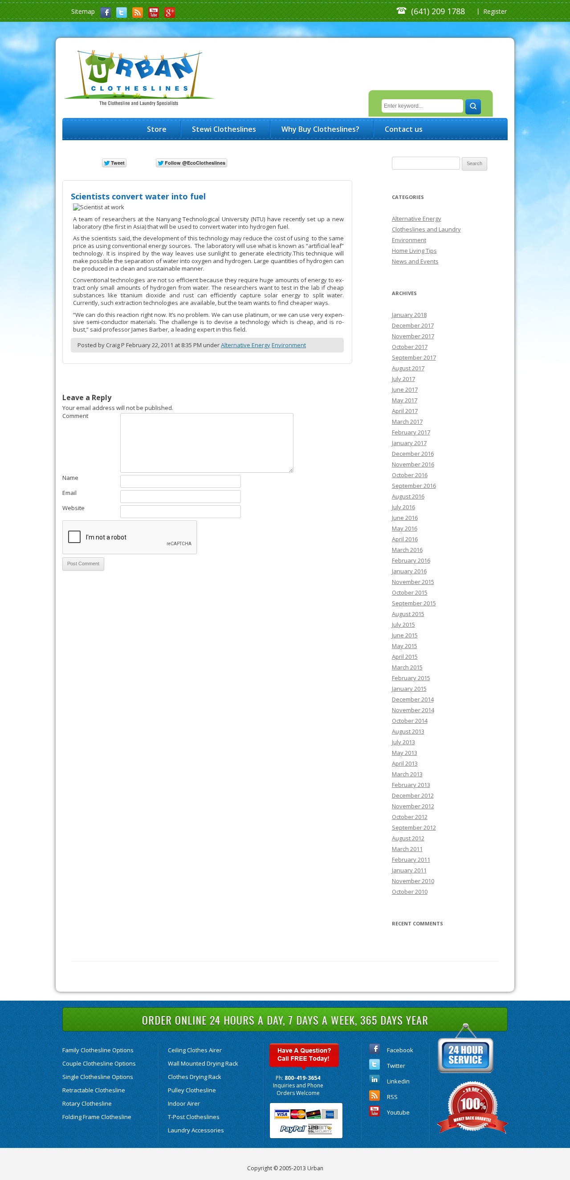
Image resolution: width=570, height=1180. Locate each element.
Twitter (396, 1066)
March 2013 (407, 774)
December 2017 (413, 325)
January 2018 (409, 315)
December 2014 (413, 699)
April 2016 (405, 539)
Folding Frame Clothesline (96, 1117)
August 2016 (408, 496)
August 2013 (408, 731)
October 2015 (410, 592)
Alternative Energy (245, 345)
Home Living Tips (414, 251)
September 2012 (414, 827)
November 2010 (413, 881)
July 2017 (403, 379)
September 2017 (414, 357)
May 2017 (404, 400)
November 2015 (413, 582)
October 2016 (410, 475)
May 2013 (404, 753)
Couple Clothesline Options (99, 1063)
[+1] (256, 162)
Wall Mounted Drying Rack (203, 1063)
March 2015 (407, 667)
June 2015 (405, 635)
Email (69, 493)
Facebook (400, 1050)
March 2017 (407, 422)
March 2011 (407, 849)
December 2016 (413, 454)
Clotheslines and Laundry (426, 229)
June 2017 (405, 389)
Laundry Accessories (196, 1130)
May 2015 (404, 646)
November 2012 (413, 806)
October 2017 (410, 347)
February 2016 (411, 560)
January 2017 (409, 443)
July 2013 (403, 742)
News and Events (415, 261)
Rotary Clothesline (87, 1103)
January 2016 (409, 571)
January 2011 (409, 870)
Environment (289, 345)
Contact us (404, 129)
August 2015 (408, 614)
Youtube (398, 1112)
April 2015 (405, 657)
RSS (392, 1097)
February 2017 (411, 432)
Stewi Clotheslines (224, 129)
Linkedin (398, 1081)
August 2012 (408, 838)
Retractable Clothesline (93, 1090)
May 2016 (404, 528)
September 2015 (414, 603)
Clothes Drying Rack (194, 1077)
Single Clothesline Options (97, 1077)
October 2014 (410, 721)
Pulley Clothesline (192, 1090)
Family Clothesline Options (98, 1050)
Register (495, 11)
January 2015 (409, 689)
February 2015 (411, 678)
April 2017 (405, 411)
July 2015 (403, 624)
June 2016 (405, 518)
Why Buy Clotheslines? (320, 129)
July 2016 (403, 507)
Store (157, 129)
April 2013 (405, 763)
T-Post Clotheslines (194, 1117)
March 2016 (407, 550)
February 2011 (411, 860)
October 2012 (410, 817)
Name (70, 478)
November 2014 (413, 710)
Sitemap (83, 11)
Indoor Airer (184, 1103)
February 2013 (411, 785)
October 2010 (410, 892)
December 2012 (413, 795)
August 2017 (408, 368)
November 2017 (413, 336)
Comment (75, 416)
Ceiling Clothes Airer (195, 1050)
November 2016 (413, 464)
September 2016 (414, 486)
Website (73, 508)
